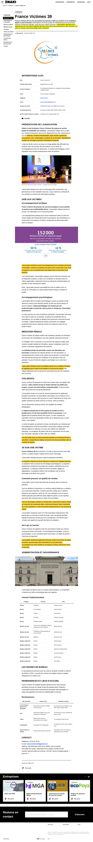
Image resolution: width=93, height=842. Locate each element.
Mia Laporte (28, 768)
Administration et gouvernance (8, 35)
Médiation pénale (8, 27)
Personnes (81, 2)
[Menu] (2, 2)
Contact (6, 46)
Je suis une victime (8, 31)
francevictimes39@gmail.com (48, 102)
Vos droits (6, 29)
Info (49, 838)
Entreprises (60, 2)
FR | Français (42, 838)
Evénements (70, 2)
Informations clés (8, 18)
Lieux (89, 2)
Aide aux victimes (8, 24)
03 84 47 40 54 (44, 98)
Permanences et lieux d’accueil (8, 43)
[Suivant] (88, 776)
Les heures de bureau (7, 39)
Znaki (4, 5)
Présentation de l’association (8, 21)
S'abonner (80, 814)
